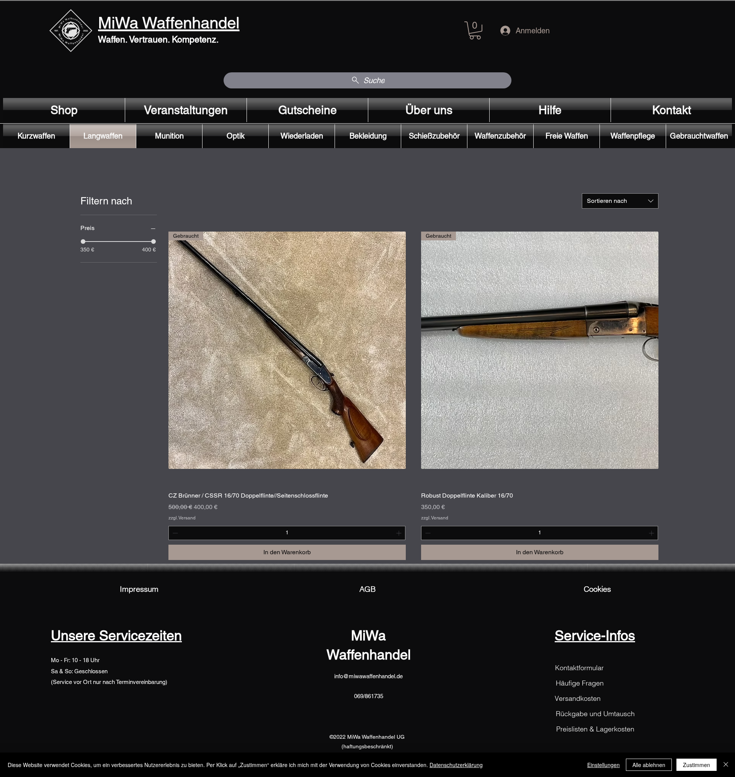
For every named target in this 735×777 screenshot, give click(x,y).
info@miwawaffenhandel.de (368, 676)
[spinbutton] (287, 533)
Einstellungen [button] (603, 765)
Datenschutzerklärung (456, 765)
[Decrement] (174, 533)
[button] (475, 30)
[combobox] (620, 201)
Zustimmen (696, 765)
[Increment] (399, 533)
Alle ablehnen (648, 765)
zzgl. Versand (182, 518)
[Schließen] (725, 765)
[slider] (83, 241)
